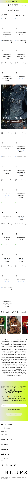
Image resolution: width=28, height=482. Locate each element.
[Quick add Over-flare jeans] (16, 51)
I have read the (15, 409)
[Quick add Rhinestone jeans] (2, 190)
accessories (18, 369)
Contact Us (4, 434)
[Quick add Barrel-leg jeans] (16, 212)
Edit (2, 461)
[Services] (26, 444)
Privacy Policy (18, 409)
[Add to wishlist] (11, 19)
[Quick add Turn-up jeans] (16, 143)
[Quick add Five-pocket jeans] (2, 73)
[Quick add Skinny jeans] (2, 234)
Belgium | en (7, 458)
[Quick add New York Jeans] (2, 212)
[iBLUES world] (26, 439)
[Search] (23, 5)
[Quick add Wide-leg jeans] (2, 28)
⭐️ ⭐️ (14, 1)
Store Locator (4, 431)
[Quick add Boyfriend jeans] (16, 73)
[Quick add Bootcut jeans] (16, 234)
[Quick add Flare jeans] (16, 190)
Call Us (3, 427)
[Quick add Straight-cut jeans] (16, 28)
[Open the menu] (2, 5)
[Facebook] (6, 465)
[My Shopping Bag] (26, 5)
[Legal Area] (26, 454)
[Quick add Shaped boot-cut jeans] (2, 143)
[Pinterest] (11, 465)
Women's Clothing (4, 15)
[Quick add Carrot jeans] (16, 254)
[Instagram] (2, 465)
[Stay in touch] (26, 424)
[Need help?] (26, 449)
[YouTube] (15, 465)
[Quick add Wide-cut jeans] (2, 51)
